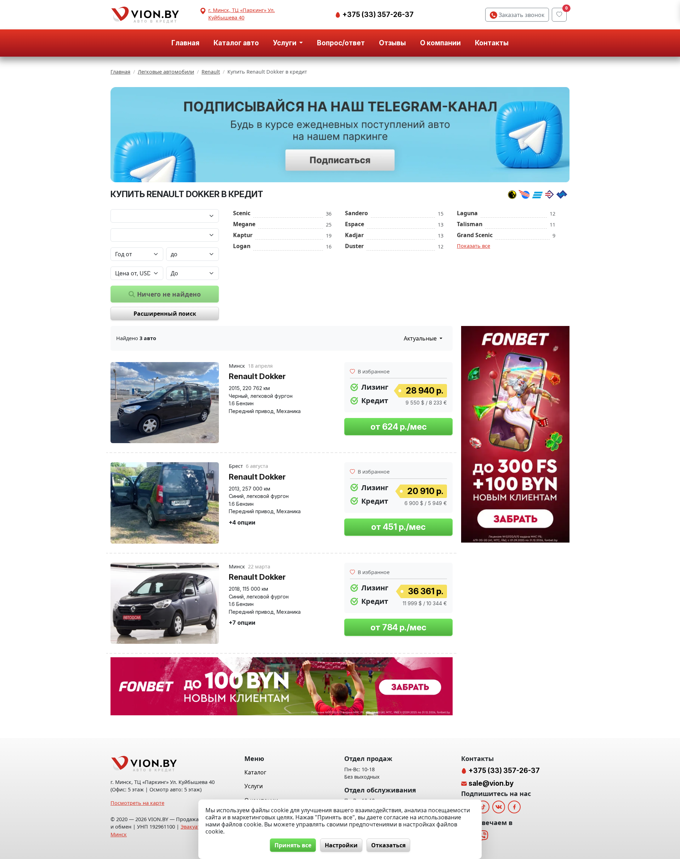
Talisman (469, 224)
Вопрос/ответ (341, 43)
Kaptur (243, 235)
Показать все (473, 245)
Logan (241, 246)
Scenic (241, 213)
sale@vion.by (491, 783)
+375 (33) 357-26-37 (377, 14)
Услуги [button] (285, 43)
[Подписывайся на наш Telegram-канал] (340, 135)
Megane (244, 224)
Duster (354, 246)
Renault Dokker (257, 376)
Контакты (492, 43)
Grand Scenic (475, 235)
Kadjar (354, 235)
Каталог (255, 772)
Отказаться (388, 845)
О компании (440, 43)
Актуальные (421, 338)
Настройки (341, 845)
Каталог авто (236, 43)
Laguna (467, 213)
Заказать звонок (520, 15)
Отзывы (392, 43)
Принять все (292, 845)
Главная (185, 43)
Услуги (253, 786)
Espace (354, 224)
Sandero (356, 213)
